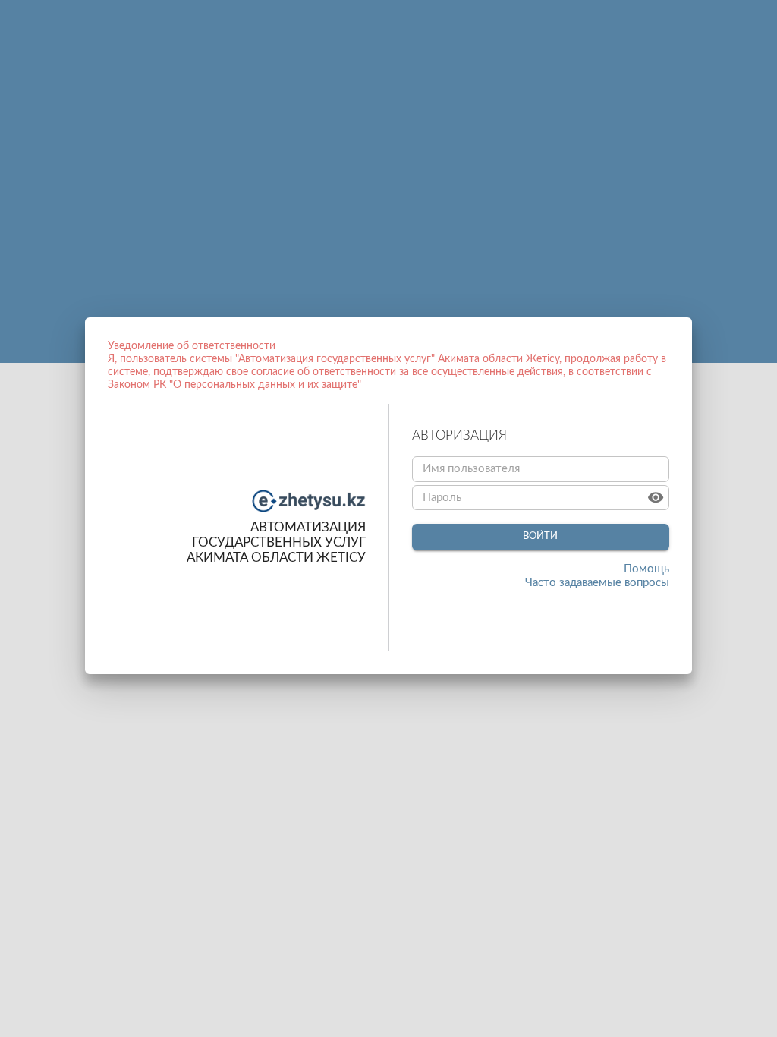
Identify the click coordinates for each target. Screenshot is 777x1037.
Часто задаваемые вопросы (597, 582)
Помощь (646, 569)
